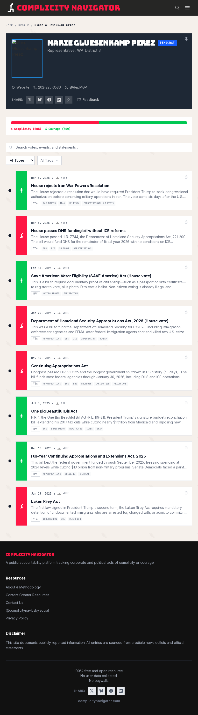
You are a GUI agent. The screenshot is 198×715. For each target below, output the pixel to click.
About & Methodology (23, 587)
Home (9, 25)
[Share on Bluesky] (39, 100)
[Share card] (186, 177)
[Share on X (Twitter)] (30, 100)
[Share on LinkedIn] (59, 100)
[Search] (177, 7)
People (23, 25)
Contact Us (14, 603)
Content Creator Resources (28, 595)
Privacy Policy (17, 618)
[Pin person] (186, 39)
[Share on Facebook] (49, 100)
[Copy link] (68, 100)
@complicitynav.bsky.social (27, 610)
